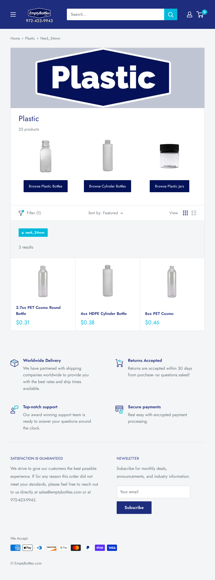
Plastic (30, 38)
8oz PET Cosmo (159, 313)
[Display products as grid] (185, 213)
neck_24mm (35, 232)
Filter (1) (34, 213)
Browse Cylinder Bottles (107, 186)
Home (15, 38)
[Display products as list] (194, 213)
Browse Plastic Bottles (45, 186)
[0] (200, 14)
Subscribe (134, 507)
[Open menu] (13, 14)
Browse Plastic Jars (169, 186)
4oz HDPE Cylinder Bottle (103, 313)
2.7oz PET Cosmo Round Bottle (38, 310)
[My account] (189, 14)
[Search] (170, 14)
